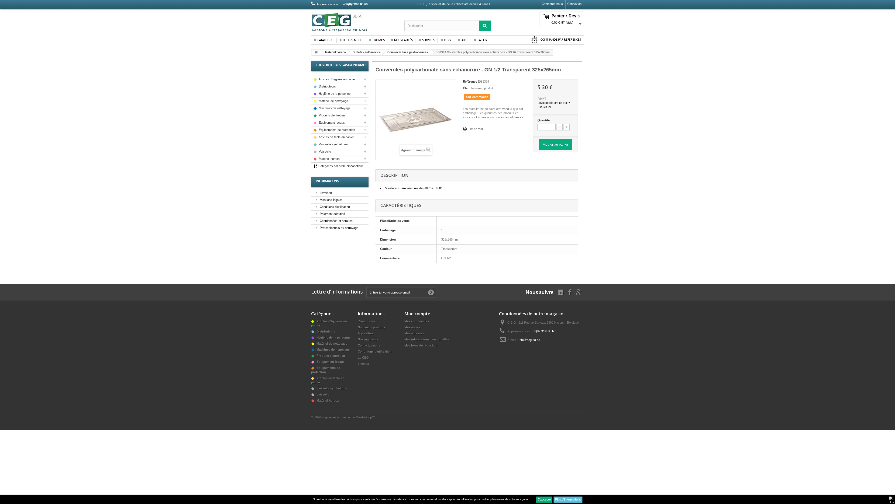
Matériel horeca (335, 52)
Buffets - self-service (367, 52)
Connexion (574, 4)
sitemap (363, 363)
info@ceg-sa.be (529, 340)
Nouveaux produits (371, 327)
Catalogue (325, 40)
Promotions (366, 321)
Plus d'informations (568, 499)
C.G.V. (448, 40)
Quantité (543, 120)
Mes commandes (416, 321)
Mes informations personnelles (426, 339)
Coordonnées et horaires (336, 221)
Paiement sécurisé (332, 214)
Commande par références (560, 40)
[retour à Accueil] (316, 52)
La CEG (482, 40)
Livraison (325, 193)
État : (466, 88)
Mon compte (417, 313)
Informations (327, 181)
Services (428, 40)
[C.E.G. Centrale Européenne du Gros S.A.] (354, 22)
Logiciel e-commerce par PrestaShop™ (348, 417)
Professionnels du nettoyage (338, 228)
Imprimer (476, 129)
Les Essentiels (353, 40)
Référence (470, 81)
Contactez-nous (552, 4)
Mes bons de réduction (420, 345)
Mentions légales (331, 200)
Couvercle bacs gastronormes (407, 52)
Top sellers (366, 333)
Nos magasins (368, 339)
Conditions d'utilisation (334, 207)
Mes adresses (414, 333)
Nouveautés (403, 40)
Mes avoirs (412, 327)
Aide (464, 40)
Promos (379, 40)
